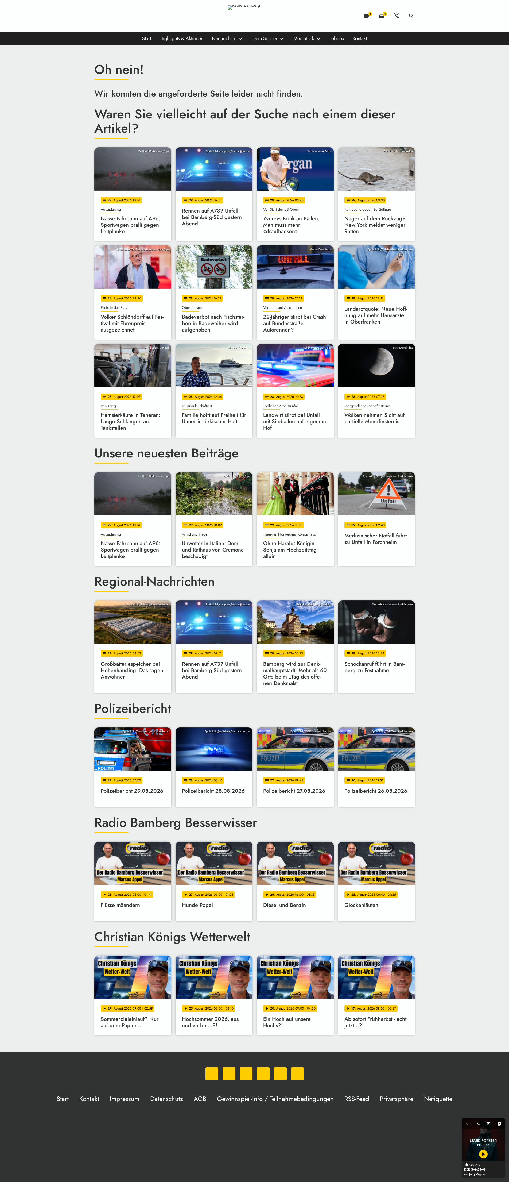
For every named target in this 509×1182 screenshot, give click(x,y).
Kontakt (360, 38)
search (411, 16)
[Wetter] (396, 16)
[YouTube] (131, 16)
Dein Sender (264, 38)
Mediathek (303, 38)
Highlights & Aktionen (181, 38)
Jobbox (337, 38)
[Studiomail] (142, 16)
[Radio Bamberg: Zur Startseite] (254, 16)
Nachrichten (224, 38)
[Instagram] (121, 16)
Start (146, 38)
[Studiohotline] (153, 16)
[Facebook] (110, 16)
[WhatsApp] (99, 16)
